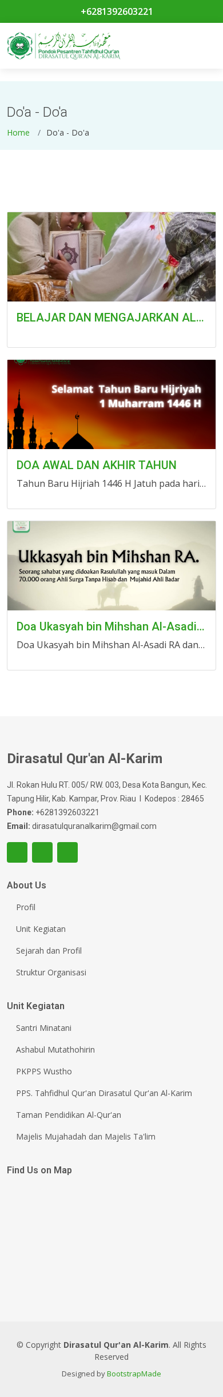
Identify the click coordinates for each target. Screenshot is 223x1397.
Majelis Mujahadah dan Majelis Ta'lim (86, 1137)
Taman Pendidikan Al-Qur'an (68, 1115)
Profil (25, 907)
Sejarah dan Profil (49, 951)
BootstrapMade (134, 1373)
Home (18, 132)
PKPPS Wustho (44, 1071)
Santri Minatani (43, 1028)
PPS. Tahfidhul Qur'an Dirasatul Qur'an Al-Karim (104, 1093)
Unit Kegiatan (41, 929)
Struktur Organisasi (51, 973)
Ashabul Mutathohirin (55, 1050)
